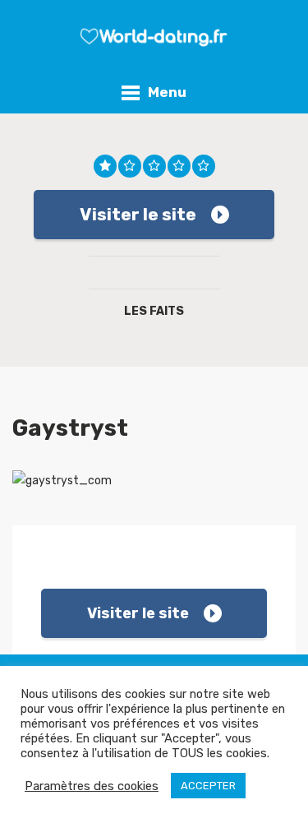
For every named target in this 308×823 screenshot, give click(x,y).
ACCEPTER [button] (208, 785)
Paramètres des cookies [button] (92, 786)
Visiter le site (138, 214)
